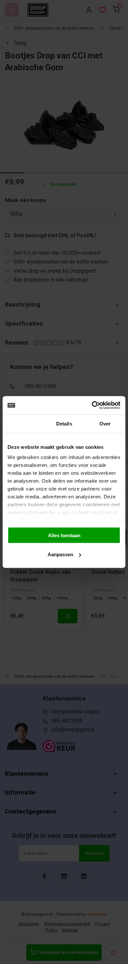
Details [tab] (64, 423)
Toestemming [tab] (23, 423)
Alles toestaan (64, 535)
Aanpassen (60, 554)
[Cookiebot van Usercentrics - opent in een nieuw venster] (92, 405)
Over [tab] (105, 423)
